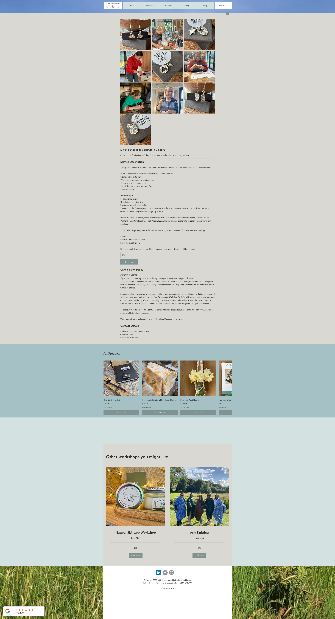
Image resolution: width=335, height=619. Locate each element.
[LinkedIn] (158, 572)
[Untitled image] (135, 34)
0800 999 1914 (159, 580)
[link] (129, 262)
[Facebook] (165, 572)
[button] (227, 13)
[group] (167, 387)
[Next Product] (228, 378)
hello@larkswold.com (182, 580)
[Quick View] (121, 378)
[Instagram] (171, 572)
